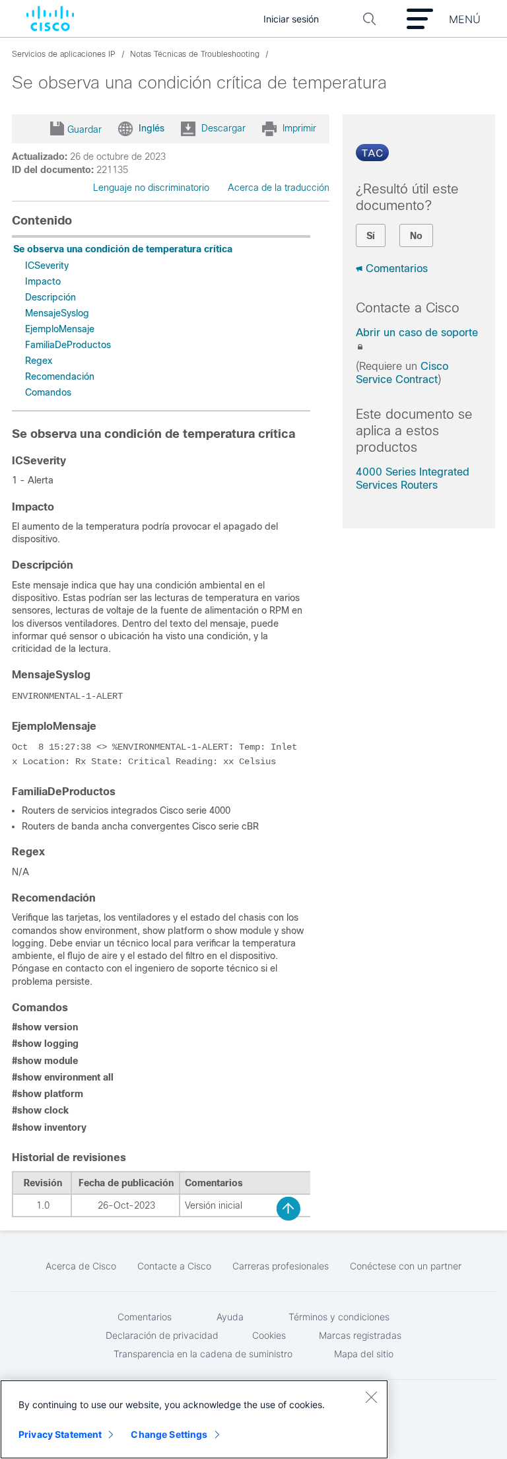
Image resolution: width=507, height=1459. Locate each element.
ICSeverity (47, 265)
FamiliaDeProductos (68, 344)
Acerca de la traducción (278, 187)
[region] (194, 1419)
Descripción (50, 297)
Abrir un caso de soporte (417, 332)
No (416, 236)
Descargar (223, 127)
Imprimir (299, 127)
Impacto (43, 281)
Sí (370, 236)
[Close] (371, 1397)
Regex (38, 360)
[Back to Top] (288, 1209)
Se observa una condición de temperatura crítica (122, 249)
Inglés (151, 127)
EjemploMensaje (59, 329)
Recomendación (59, 376)
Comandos (48, 392)
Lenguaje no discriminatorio (151, 187)
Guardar (84, 129)
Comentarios (397, 268)
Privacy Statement (60, 1434)
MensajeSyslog (57, 313)
